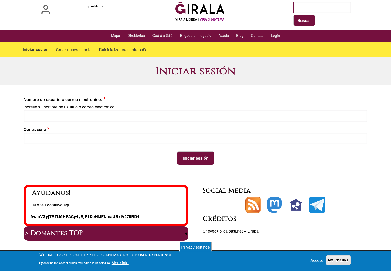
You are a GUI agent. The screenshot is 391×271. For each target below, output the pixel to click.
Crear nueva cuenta (74, 49)
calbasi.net (233, 231)
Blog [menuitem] (240, 35)
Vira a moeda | (199, 19)
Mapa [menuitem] (115, 35)
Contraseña (35, 129)
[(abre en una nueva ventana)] (274, 205)
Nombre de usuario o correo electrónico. (63, 99)
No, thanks (338, 260)
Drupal (254, 231)
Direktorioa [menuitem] (136, 35)
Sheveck (210, 231)
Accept (316, 260)
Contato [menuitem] (257, 35)
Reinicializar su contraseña (123, 49)
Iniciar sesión (36, 49)
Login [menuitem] (275, 35)
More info (120, 262)
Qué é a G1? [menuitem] (162, 35)
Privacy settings (195, 247)
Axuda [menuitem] (224, 35)
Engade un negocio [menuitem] (195, 35)
